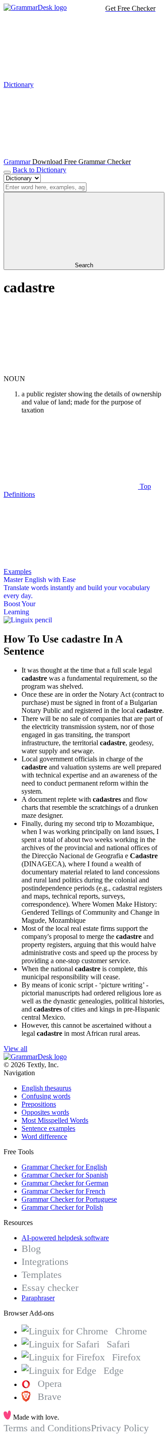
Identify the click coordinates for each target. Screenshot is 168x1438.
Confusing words (46, 1096)
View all (15, 1048)
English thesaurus (46, 1088)
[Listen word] (71, 370)
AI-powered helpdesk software (65, 1238)
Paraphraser (38, 1298)
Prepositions (39, 1104)
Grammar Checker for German (65, 1183)
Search (84, 265)
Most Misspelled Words (55, 1120)
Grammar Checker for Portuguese (69, 1199)
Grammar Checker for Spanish (65, 1175)
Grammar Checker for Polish (62, 1207)
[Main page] (35, 7)
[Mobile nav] (7, 172)
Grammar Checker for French (63, 1191)
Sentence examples (48, 1128)
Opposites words (45, 1112)
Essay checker (50, 1287)
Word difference (44, 1136)
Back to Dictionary (39, 170)
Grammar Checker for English (64, 1167)
